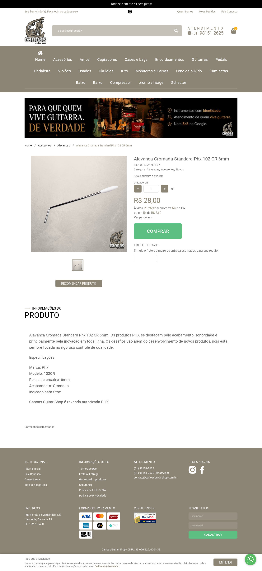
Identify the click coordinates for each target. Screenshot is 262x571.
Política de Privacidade (92, 495)
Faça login (53, 11)
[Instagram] (130, 11)
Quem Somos (185, 11)
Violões (64, 71)
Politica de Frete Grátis (92, 490)
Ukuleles (106, 71)
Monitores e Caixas (151, 71)
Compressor (120, 82)
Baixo (80, 82)
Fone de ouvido (189, 71)
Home (40, 59)
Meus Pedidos (207, 11)
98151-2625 (207, 33)
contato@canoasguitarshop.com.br (155, 477)
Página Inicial (32, 468)
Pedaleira (42, 71)
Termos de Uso (88, 468)
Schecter (178, 82)
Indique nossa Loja (36, 485)
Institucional (35, 462)
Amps (85, 59)
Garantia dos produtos (92, 479)
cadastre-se (71, 11)
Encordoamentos (169, 59)
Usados (84, 71)
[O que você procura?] (176, 30)
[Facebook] (202, 470)
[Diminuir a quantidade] (138, 189)
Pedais (221, 59)
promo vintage (151, 82)
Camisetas (218, 71)
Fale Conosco (229, 11)
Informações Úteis (94, 462)
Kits (124, 71)
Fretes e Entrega (89, 474)
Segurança (85, 485)
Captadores (107, 59)
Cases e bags (136, 59)
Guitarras (200, 59)
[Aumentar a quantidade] (164, 189)
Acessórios (62, 59)
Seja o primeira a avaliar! (148, 176)
